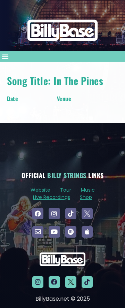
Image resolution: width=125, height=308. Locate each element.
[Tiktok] (70, 213)
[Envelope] (37, 231)
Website (40, 189)
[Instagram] (54, 213)
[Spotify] (70, 231)
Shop (86, 197)
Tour (65, 189)
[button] (5, 56)
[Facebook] (37, 213)
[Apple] (87, 231)
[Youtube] (54, 231)
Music (88, 189)
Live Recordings (51, 197)
